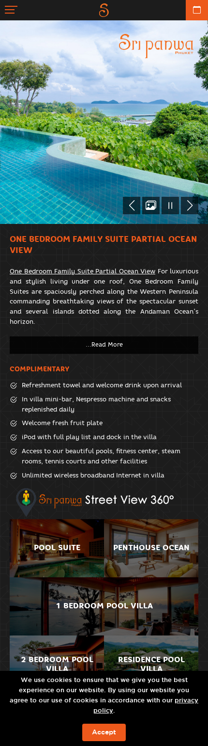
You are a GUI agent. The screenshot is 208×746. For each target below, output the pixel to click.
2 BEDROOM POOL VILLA (57, 664)
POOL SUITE (57, 547)
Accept (104, 732)
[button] (131, 205)
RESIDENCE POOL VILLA (151, 664)
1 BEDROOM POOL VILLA (104, 606)
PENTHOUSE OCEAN (151, 547)
